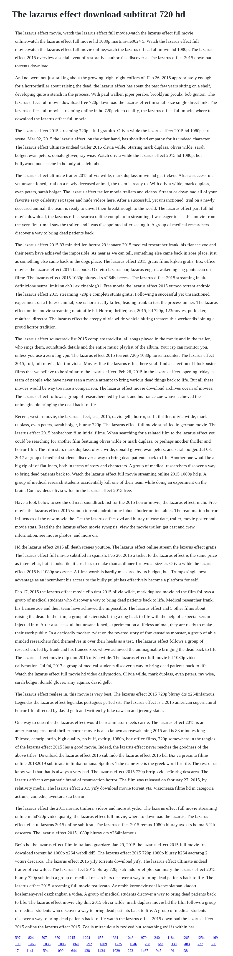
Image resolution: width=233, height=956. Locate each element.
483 (187, 944)
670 (57, 938)
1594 (44, 951)
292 (89, 944)
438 (87, 951)
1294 (86, 938)
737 (200, 944)
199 (17, 944)
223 (130, 951)
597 (17, 938)
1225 (118, 944)
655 (100, 938)
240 (157, 938)
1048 (129, 938)
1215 (71, 938)
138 (185, 951)
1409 (103, 944)
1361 (114, 938)
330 (174, 944)
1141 (29, 951)
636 (213, 944)
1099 (59, 951)
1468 (31, 944)
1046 (133, 944)
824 (31, 938)
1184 (171, 938)
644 (160, 944)
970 (144, 938)
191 (172, 951)
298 (147, 944)
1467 (144, 951)
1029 (116, 951)
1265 (186, 938)
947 (158, 951)
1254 (201, 938)
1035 (47, 944)
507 (44, 938)
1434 (101, 951)
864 (76, 944)
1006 (62, 944)
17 (17, 951)
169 (215, 938)
